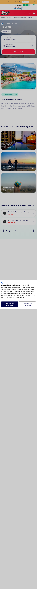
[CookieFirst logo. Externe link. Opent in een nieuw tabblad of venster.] (2, 283)
